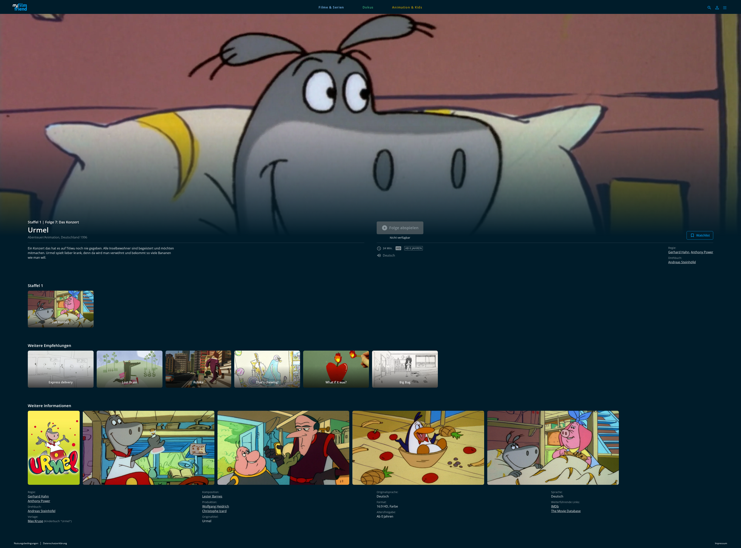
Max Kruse (35, 521)
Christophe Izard (214, 511)
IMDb (555, 506)
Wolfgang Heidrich (215, 506)
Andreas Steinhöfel (682, 262)
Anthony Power (702, 252)
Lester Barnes (212, 496)
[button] (725, 8)
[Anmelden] (717, 8)
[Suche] (709, 8)
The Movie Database (566, 511)
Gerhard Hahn (678, 252)
